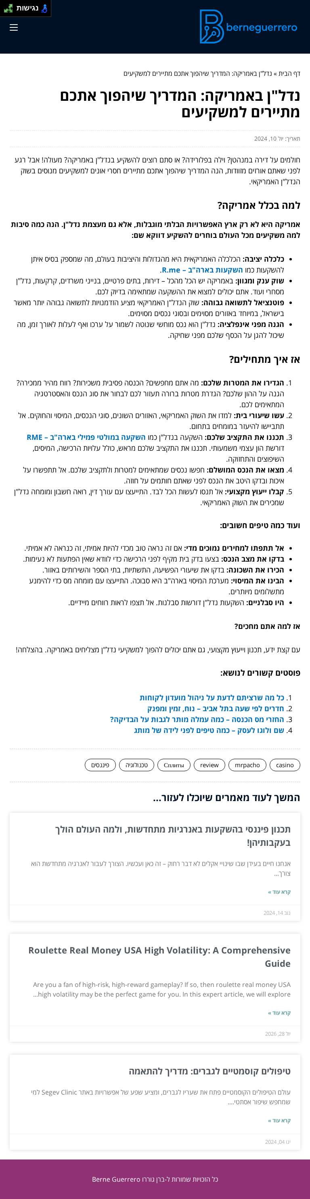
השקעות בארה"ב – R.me (202, 270)
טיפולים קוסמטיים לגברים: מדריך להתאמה (210, 1071)
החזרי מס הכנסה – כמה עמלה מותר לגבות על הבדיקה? (197, 719)
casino (285, 765)
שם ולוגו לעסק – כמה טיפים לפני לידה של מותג (209, 730)
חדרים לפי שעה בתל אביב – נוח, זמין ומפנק (215, 708)
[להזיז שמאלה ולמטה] (6, 10)
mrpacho (247, 765)
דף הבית (289, 73)
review (209, 765)
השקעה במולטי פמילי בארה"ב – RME (86, 437)
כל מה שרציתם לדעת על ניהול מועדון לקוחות (212, 697)
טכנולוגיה (137, 765)
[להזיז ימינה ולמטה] (10, 10)
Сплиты (174, 765)
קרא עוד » (279, 891)
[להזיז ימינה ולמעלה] (10, 6)
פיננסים (100, 765)
